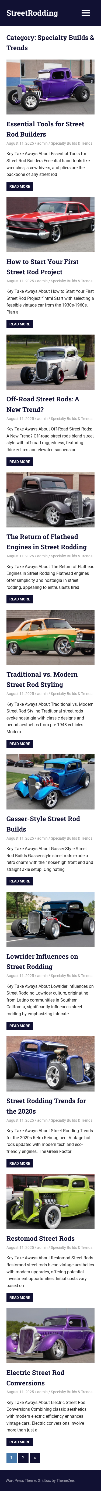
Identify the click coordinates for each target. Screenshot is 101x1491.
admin (42, 143)
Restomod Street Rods (40, 1238)
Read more (19, 186)
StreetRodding (32, 13)
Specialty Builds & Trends (71, 143)
